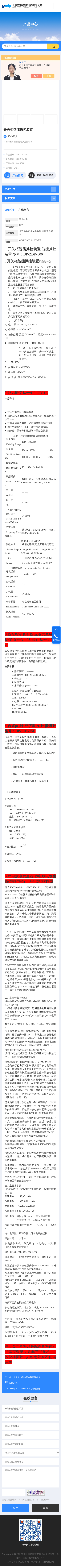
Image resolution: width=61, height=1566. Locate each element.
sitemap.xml (48, 1562)
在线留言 (23, 209)
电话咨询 (56, 640)
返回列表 (13, 1383)
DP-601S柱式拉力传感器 (28, 1377)
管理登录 (35, 1562)
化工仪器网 (23, 1562)
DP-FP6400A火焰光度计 (28, 1388)
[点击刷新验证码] (36, 1493)
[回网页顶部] (56, 630)
